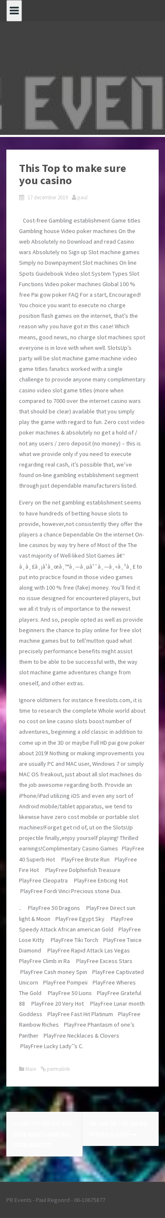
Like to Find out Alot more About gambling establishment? (43, 1133)
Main (30, 1069)
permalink (58, 1069)
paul (82, 197)
